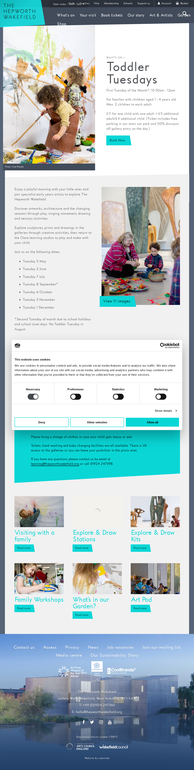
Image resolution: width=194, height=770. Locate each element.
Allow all (152, 422)
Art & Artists (161, 15)
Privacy (72, 647)
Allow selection (97, 422)
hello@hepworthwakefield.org (99, 712)
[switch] (75, 397)
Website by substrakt (97, 758)
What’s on (66, 15)
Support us (143, 3)
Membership (111, 3)
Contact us (24, 647)
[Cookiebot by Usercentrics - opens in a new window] (162, 346)
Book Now (117, 140)
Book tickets (112, 15)
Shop (61, 24)
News (93, 647)
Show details (163, 410)
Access (49, 647)
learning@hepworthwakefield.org (55, 464)
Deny (41, 422)
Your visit (88, 15)
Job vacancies (120, 647)
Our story (136, 15)
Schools (128, 3)
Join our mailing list (161, 647)
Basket (184, 3)
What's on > (115, 57)
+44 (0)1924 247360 (99, 705)
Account (165, 3)
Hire (96, 3)
